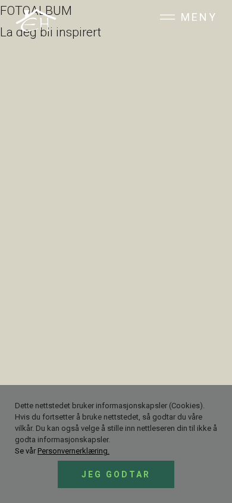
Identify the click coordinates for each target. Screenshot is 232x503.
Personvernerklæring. (73, 450)
